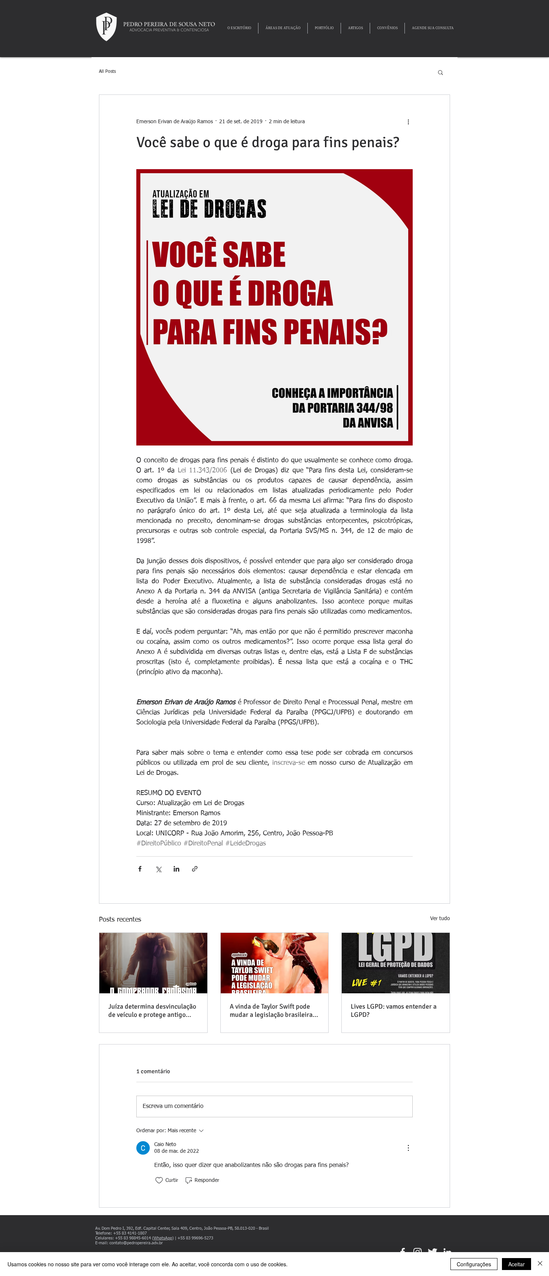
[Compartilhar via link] (194, 868)
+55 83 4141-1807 (130, 1233)
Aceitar (516, 1264)
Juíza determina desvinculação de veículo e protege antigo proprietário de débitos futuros (152, 1010)
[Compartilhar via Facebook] (139, 868)
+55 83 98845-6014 (133, 1238)
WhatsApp (162, 1238)
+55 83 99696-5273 (195, 1238)
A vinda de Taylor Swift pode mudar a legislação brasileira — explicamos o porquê (274, 1010)
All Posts (107, 71)
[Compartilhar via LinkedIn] (176, 868)
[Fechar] (540, 1264)
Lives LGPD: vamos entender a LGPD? (394, 1010)
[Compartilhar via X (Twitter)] (158, 868)
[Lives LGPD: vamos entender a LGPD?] (396, 963)
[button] (440, 72)
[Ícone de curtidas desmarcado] (159, 1180)
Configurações (474, 1264)
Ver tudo (440, 918)
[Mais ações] (408, 121)
